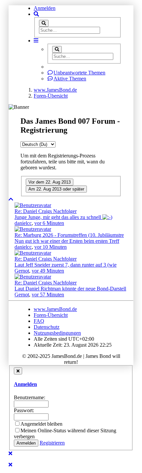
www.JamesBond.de (55, 309)
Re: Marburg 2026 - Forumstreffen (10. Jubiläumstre (69, 235)
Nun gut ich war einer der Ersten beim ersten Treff (67, 241)
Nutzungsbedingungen (57, 333)
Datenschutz (46, 327)
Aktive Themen (69, 78)
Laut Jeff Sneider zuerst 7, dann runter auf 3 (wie (66, 265)
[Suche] (44, 23)
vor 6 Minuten (49, 223)
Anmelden (44, 8)
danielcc (23, 223)
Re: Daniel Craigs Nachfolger (46, 211)
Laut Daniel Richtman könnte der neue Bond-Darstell (70, 288)
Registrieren (52, 443)
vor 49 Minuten (48, 271)
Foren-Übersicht (51, 315)
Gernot (22, 271)
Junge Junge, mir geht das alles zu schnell (58, 217)
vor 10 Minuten (50, 247)
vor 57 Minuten (48, 294)
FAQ (39, 321)
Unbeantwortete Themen (79, 72)
